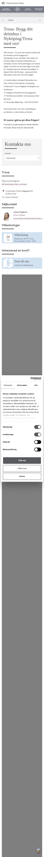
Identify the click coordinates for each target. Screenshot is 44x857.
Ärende (8, 153)
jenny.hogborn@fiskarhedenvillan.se (28, 218)
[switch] (37, 434)
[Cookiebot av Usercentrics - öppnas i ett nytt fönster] (31, 378)
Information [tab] (22, 385)
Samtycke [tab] (8, 385)
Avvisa (22, 476)
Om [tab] (36, 385)
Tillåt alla (22, 460)
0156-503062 (19, 215)
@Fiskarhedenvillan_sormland (14, 184)
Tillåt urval (22, 468)
